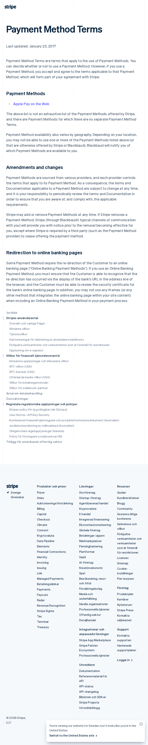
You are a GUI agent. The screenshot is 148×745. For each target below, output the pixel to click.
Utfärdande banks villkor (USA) (29, 377)
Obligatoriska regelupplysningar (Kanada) (36, 431)
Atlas (40, 498)
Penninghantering (91, 546)
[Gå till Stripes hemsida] (11, 486)
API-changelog (89, 691)
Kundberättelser (128, 498)
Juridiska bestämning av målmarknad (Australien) (41, 425)
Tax (39, 616)
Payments (44, 589)
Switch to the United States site (71, 735)
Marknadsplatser (90, 541)
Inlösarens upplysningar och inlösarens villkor (39, 361)
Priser (41, 492)
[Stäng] (140, 725)
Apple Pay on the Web (31, 103)
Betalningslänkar (48, 584)
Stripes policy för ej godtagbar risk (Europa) (38, 409)
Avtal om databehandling (24, 393)
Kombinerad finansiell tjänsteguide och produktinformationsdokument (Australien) (64, 420)
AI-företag (86, 562)
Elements (43, 546)
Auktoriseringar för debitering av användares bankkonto (46, 339)
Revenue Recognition (51, 605)
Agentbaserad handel (93, 503)
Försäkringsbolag (90, 588)
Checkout (43, 519)
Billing (41, 509)
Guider (121, 492)
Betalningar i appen (92, 535)
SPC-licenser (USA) (22, 372)
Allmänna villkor (19, 329)
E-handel (85, 514)
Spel (82, 573)
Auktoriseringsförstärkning (55, 503)
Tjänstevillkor (18, 334)
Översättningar (17, 399)
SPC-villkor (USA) (20, 366)
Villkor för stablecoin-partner (28, 388)
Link (39, 573)
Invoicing (43, 562)
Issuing (41, 568)
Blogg (121, 503)
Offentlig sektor (90, 615)
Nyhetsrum (124, 605)
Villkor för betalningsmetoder (29, 382)
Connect (42, 530)
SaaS (82, 557)
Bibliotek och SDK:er (92, 697)
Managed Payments (50, 578)
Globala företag (89, 530)
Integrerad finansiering (94, 519)
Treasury (43, 627)
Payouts (42, 595)
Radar (41, 600)
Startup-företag (90, 498)
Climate (42, 525)
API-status (86, 686)
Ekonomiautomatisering (95, 525)
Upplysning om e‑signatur (26, 350)
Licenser (123, 558)
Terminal (43, 622)
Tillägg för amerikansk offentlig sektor (34, 442)
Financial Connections (51, 552)
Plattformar (87, 552)
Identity (42, 557)
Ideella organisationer (93, 604)
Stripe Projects (89, 702)
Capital (41, 514)
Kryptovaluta (45, 535)
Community (125, 509)
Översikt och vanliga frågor (27, 323)
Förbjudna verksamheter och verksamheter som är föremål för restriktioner (59, 345)
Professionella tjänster (94, 609)
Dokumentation (89, 671)
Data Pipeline (46, 541)
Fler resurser (125, 578)
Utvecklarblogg (89, 708)
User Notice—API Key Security (29, 415)
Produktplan (125, 594)
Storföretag (87, 492)
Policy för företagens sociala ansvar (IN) (35, 436)
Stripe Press (125, 610)
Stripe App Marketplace (95, 640)
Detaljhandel (87, 620)
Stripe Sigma (45, 611)
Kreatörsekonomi (91, 568)
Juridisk (11, 312)
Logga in (123, 660)
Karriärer (123, 599)
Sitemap (122, 563)
